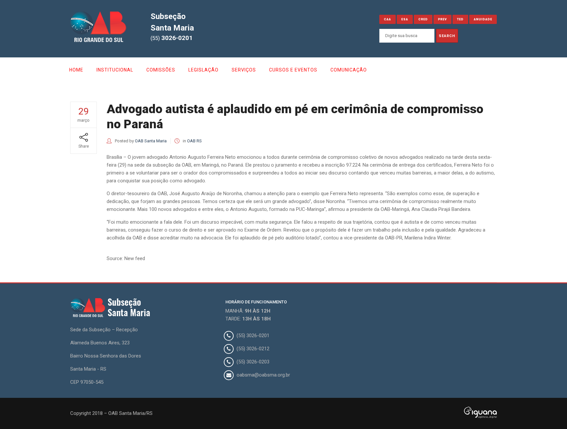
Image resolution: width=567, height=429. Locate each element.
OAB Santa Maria (151, 140)
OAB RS (194, 140)
